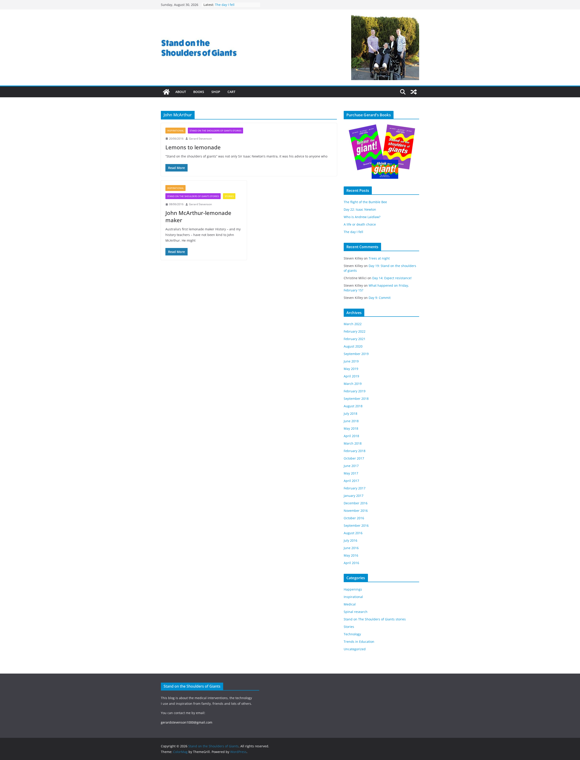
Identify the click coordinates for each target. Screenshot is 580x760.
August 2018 (353, 406)
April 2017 (351, 481)
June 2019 (351, 361)
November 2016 (356, 510)
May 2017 (351, 473)
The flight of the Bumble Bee (365, 202)
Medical (350, 604)
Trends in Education (359, 641)
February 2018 (354, 451)
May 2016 (351, 555)
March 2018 (353, 443)
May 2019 (351, 369)
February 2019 (354, 391)
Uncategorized (355, 649)
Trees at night (379, 258)
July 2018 (350, 413)
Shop (215, 92)
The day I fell (353, 232)
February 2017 (354, 488)
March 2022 (353, 324)
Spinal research (355, 612)
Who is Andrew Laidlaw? (362, 217)
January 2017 (353, 495)
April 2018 (351, 436)
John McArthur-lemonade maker (198, 216)
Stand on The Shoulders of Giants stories (215, 130)
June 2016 (351, 548)
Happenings (353, 589)
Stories (229, 196)
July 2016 (350, 540)
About (180, 92)
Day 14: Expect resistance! (392, 278)
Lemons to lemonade (193, 147)
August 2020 (353, 346)
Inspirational (175, 130)
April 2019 (351, 376)
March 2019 (353, 383)
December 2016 (355, 503)
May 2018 (351, 428)
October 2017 (354, 458)
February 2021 (354, 339)
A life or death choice (231, 4)
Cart (231, 92)
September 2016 (356, 525)
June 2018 (351, 421)
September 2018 (356, 398)
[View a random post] (413, 91)
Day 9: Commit (380, 297)
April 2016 (351, 563)
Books (198, 92)
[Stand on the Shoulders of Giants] (166, 91)
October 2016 (354, 518)
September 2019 (356, 354)
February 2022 (354, 331)
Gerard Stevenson (200, 139)
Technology (352, 634)
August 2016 (353, 533)
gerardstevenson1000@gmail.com (186, 722)
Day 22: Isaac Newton (360, 209)
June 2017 (351, 466)
